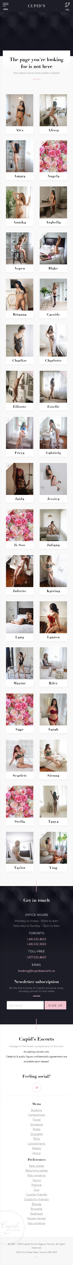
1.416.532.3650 (36, 944)
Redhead (36, 1213)
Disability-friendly (36, 1199)
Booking (36, 1110)
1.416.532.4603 (36, 939)
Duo (36, 1190)
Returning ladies (36, 1170)
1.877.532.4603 (36, 957)
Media (36, 1148)
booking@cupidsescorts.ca (36, 971)
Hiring (36, 1153)
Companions (36, 1115)
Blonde (36, 1204)
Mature (36, 1185)
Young (36, 1180)
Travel (36, 1119)
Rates (36, 1129)
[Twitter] (36, 1087)
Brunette (36, 1209)
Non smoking (36, 1223)
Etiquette (37, 1134)
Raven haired (36, 1218)
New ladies (36, 1166)
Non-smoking (36, 1175)
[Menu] (5, 5)
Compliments (36, 1143)
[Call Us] (67, 6)
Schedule (36, 1124)
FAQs (36, 1138)
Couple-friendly (36, 1194)
